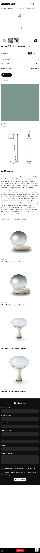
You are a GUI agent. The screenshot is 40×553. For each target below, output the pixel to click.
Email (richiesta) (5, 423)
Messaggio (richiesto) (7, 453)
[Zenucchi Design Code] (8, 4)
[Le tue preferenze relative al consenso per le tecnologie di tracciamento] (37, 550)
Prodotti (3, 8)
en (31, 3)
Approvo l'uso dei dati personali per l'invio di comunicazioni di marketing (20, 474)
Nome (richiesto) (6, 408)
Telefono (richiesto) (6, 430)
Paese (3, 445)
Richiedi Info (6, 75)
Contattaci (20, 550)
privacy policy (31, 469)
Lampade (10, 8)
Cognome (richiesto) (7, 415)
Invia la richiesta (20, 480)
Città (2, 438)
